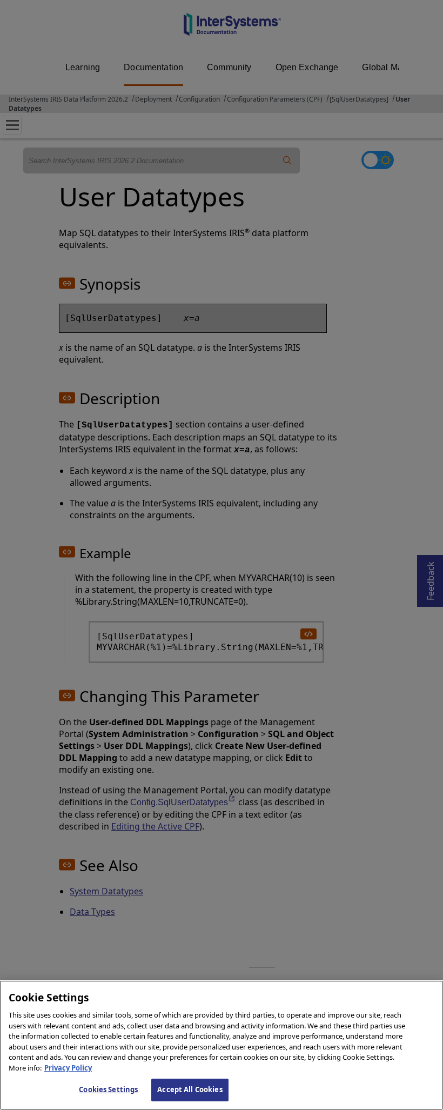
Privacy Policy (68, 1068)
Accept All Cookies (189, 1089)
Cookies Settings (108, 1089)
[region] (221, 1045)
